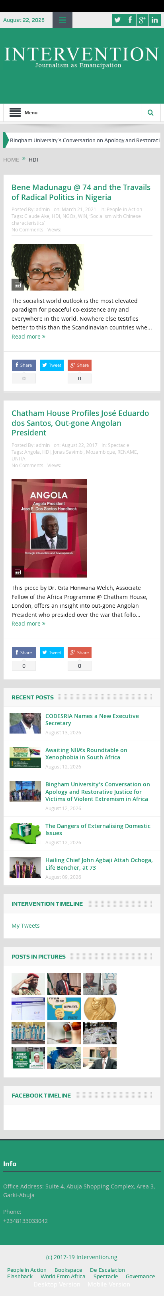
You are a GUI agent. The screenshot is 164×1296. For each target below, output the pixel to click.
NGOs (69, 216)
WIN (82, 216)
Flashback (20, 1276)
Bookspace (68, 1270)
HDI (56, 216)
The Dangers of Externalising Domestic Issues (97, 829)
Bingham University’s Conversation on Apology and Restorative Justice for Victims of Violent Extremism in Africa (97, 791)
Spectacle (118, 445)
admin (43, 209)
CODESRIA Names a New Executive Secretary (92, 719)
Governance (140, 1276)
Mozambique (100, 452)
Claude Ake (36, 216)
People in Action (124, 209)
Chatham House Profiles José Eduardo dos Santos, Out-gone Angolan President (80, 423)
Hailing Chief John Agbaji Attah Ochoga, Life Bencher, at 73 (99, 863)
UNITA (18, 458)
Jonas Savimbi (68, 452)
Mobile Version (109, 1284)
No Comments (27, 229)
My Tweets (26, 925)
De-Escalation (107, 1270)
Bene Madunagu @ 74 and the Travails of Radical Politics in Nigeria (81, 192)
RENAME (127, 452)
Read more (27, 336)
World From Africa (63, 1276)
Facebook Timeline (41, 1095)
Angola (32, 452)
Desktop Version (56, 1284)
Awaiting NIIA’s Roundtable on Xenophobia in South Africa (86, 753)
